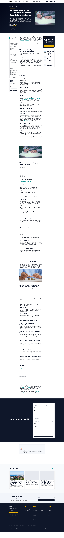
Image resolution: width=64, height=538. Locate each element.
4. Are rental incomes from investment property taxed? (13, 70)
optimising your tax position (23, 289)
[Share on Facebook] (14, 29)
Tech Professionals (35, 509)
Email (11, 86)
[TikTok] (18, 515)
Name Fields (36, 404)
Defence (34, 516)
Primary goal (36, 423)
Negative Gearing (12, 50)
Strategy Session (43, 514)
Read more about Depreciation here (25, 181)
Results (34, 1)
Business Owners (35, 510)
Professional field (36, 413)
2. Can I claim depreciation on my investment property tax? (14, 65)
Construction (26, 511)
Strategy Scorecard (50, 510)
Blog (12, 6)
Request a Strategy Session (50, 1)
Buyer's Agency (27, 510)
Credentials (30, 1)
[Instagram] (12, 515)
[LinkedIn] (14, 515)
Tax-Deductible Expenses (13, 55)
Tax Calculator (50, 509)
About (41, 1)
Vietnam (26, 525)
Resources (37, 1)
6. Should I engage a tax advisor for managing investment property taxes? (13, 74)
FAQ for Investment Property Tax (13, 61)
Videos (49, 514)
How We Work (26, 1)
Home (10, 6)
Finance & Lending (27, 509)
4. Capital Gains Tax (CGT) (13, 44)
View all (53, 468)
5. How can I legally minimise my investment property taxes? (14, 72)
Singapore (17, 525)
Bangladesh (31, 525)
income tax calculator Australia (25, 387)
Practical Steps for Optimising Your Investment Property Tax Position (13, 59)
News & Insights (50, 511)
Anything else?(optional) (37, 429)
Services (16, 1)
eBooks (49, 515)
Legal (50, 528)
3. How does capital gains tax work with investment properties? (14, 68)
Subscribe (13, 90)
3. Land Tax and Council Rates (14, 43)
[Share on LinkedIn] (12, 29)
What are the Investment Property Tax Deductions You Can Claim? (13, 46)
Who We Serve (21, 1)
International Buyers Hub (12, 525)
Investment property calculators (24, 40)
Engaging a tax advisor (23, 368)
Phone (35, 410)
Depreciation (12, 48)
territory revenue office (27, 120)
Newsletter (49, 516)
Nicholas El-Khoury (15, 25)
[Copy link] (16, 29)
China (20, 525)
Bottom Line (11, 76)
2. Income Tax (12, 42)
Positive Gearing (12, 49)
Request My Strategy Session (44, 436)
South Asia (34, 525)
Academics (34, 515)
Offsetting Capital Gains (13, 54)
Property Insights (15, 6)
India (28, 525)
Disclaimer (53, 528)
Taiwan (23, 525)
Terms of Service (47, 528)
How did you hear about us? (38, 426)
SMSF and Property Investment (14, 56)
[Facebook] (10, 515)
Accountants (34, 511)
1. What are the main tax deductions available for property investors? (13, 63)
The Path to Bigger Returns (13, 77)
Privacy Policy (43, 528)
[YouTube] (16, 515)
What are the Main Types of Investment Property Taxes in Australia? (14, 38)
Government (34, 514)
